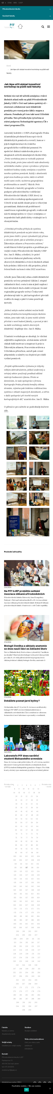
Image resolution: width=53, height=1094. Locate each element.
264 (29, 980)
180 (15, 916)
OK (26, 1090)
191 (21, 924)
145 (14, 890)
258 (20, 976)
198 (32, 928)
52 (26, 819)
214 (21, 942)
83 (32, 841)
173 (32, 909)
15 (19, 793)
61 (21, 826)
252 (14, 973)
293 (36, 1002)
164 (38, 901)
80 (16, 841)
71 (21, 834)
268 (29, 984)
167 (26, 905)
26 (21, 800)
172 (26, 909)
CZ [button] (3, 3)
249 (26, 969)
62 (26, 826)
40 (16, 811)
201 (23, 931)
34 (37, 804)
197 (26, 928)
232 (38, 954)
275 (14, 991)
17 (29, 793)
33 (32, 804)
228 (14, 954)
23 (32, 796)
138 (32, 883)
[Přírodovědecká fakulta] (9, 26)
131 (21, 879)
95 (16, 853)
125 (15, 875)
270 (14, 987)
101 (21, 856)
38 (32, 808)
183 (32, 916)
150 (15, 894)
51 (21, 819)
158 (32, 898)
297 (36, 1006)
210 (27, 939)
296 (29, 1006)
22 (26, 796)
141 (21, 886)
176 (21, 913)
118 (32, 868)
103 (32, 856)
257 (14, 976)
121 (21, 871)
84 (37, 841)
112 (27, 864)
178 (32, 913)
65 (16, 830)
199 (38, 928)
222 (38, 946)
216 (32, 942)
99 (37, 853)
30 (16, 804)
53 (32, 819)
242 (38, 961)
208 (15, 939)
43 (32, 811)
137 (27, 883)
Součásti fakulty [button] (8, 16)
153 (32, 894)
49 (37, 815)
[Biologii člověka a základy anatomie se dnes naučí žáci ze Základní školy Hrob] (26, 628)
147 (26, 890)
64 (37, 826)
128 (32, 875)
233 (14, 958)
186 (21, 920)
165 (14, 905)
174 (38, 909)
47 (27, 815)
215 (27, 942)
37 (26, 808)
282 (26, 995)
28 (32, 800)
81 (21, 841)
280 (14, 995)
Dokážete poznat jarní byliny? (22, 700)
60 (16, 826)
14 (14, 793)
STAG (10, 3)
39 (37, 808)
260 (32, 976)
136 (21, 883)
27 (26, 800)
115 (15, 868)
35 (16, 808)
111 (21, 864)
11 (28, 789)
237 (39, 958)
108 (32, 860)
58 (32, 823)
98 (32, 853)
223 (14, 950)
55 (16, 823)
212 (38, 939)
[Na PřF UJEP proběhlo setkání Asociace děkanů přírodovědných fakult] (26, 573)
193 (32, 924)
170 (15, 909)
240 (26, 961)
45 (16, 815)
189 (38, 920)
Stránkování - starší (46, 785)
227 (39, 950)
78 (32, 838)
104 (38, 856)
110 (16, 864)
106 (20, 860)
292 (29, 1002)
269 (36, 984)
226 (32, 950)
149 (38, 890)
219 (20, 946)
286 (20, 999)
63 (32, 826)
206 (29, 935)
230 (27, 954)
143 (32, 886)
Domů (9, 66)
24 (37, 796)
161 (21, 901)
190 (15, 924)
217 (38, 942)
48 (32, 815)
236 (32, 958)
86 (21, 845)
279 (38, 991)
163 (32, 901)
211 (33, 939)
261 (39, 976)
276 (20, 991)
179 (38, 913)
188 (32, 920)
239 (20, 961)
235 (26, 958)
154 (38, 894)
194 (38, 924)
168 (32, 905)
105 (14, 860)
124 (38, 871)
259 (26, 976)
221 (32, 946)
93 (32, 849)
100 (15, 856)
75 (16, 838)
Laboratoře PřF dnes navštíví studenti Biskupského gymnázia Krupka (23, 758)
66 (21, 830)
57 (26, 823)
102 (26, 856)
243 (17, 965)
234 (20, 958)
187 (27, 920)
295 (23, 1006)
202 (29, 931)
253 (20, 973)
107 (26, 860)
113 (32, 864)
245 (29, 965)
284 (38, 995)
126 (21, 875)
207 (36, 935)
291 (23, 1002)
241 (33, 961)
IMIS (15, 3)
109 (38, 860)
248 (20, 969)
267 (23, 984)
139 (38, 883)
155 (15, 898)
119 (38, 868)
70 (16, 834)
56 (21, 823)
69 (37, 830)
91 (21, 849)
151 (21, 894)
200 (17, 931)
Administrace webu (9, 1082)
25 (16, 800)
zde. (6, 410)
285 (14, 999)
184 (38, 916)
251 (39, 969)
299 (29, 1010)
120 (15, 871)
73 (32, 834)
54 (37, 819)
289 (38, 999)
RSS (19, 1082)
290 (17, 1002)
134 (38, 879)
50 (16, 819)
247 (14, 969)
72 (26, 834)
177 (27, 913)
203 (36, 931)
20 (16, 796)
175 (15, 913)
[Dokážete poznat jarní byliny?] (26, 683)
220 (26, 946)
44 (37, 811)
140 (15, 886)
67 (27, 830)
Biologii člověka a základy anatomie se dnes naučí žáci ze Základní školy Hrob (25, 648)
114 (38, 864)
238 (14, 961)
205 (23, 935)
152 (26, 894)
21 (21, 796)
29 (37, 800)
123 (32, 871)
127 (27, 875)
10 (24, 789)
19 (39, 793)
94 (37, 849)
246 (36, 965)
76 (21, 838)
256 (38, 973)
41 (21, 811)
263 (23, 980)
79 (37, 838)
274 (38, 987)
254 (26, 973)
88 (32, 845)
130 (15, 879)
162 (26, 901)
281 (20, 995)
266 (17, 984)
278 (32, 991)
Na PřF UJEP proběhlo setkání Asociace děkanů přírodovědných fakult (24, 593)
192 (26, 924)
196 (20, 928)
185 (15, 920)
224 (20, 950)
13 (38, 789)
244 (23, 965)
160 (15, 901)
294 (17, 1006)
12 (33, 789)
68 (32, 830)
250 (33, 969)
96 (21, 853)
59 (37, 823)
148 (32, 890)
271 (20, 987)
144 (38, 886)
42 (26, 811)
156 (21, 898)
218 (15, 946)
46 (21, 815)
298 (23, 1010)
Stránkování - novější (8, 785)
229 (20, 954)
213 (15, 942)
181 (21, 916)
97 (27, 853)
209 (21, 939)
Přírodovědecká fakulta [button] (11, 9)
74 (37, 834)
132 (26, 879)
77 (26, 838)
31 (21, 804)
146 (20, 890)
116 (21, 868)
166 (20, 905)
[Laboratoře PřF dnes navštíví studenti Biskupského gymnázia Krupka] (26, 738)
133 (32, 879)
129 (38, 875)
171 (21, 909)
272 (26, 987)
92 (26, 849)
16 (24, 793)
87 (26, 845)
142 (26, 886)
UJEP (21, 3)
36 (21, 808)
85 (16, 845)
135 (15, 883)
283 (32, 995)
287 (26, 999)
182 (26, 916)
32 (26, 804)
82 (26, 841)
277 (26, 991)
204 (17, 935)
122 (26, 871)
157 (27, 898)
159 (38, 898)
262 (17, 980)
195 (14, 928)
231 (33, 954)
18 (34, 793)
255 (32, 973)
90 (16, 849)
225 (26, 950)
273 (32, 987)
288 (32, 999)
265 (36, 980)
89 (37, 845)
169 (38, 905)
